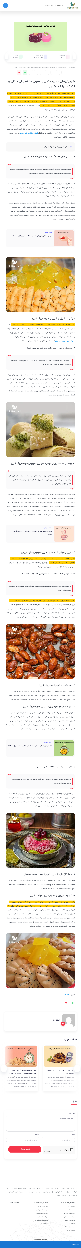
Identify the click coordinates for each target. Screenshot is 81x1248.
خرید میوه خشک (69, 1227)
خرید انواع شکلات (42, 1206)
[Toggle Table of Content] (40, 146)
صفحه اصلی (71, 67)
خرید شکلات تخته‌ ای (41, 1220)
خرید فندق (71, 1224)
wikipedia (67, 995)
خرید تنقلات (75, 1244)
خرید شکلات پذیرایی (41, 1210)
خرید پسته (71, 1210)
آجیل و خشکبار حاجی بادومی (54, 5)
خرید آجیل (71, 1206)
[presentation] (74, 56)
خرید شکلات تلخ (43, 1217)
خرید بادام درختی (69, 1217)
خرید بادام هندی (69, 1213)
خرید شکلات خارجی (42, 1213)
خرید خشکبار (71, 1230)
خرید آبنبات (44, 1224)
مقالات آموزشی (62, 67)
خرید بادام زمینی (70, 1220)
